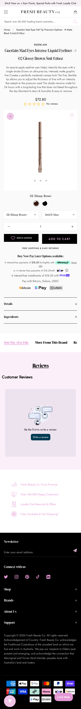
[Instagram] (16, 576)
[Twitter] (6, 576)
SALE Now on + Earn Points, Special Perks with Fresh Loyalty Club (40, 3)
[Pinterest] (27, 576)
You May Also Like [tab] (16, 343)
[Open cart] (75, 11)
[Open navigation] (6, 11)
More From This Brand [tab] (51, 343)
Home (7, 30)
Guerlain (40, 44)
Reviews (40, 365)
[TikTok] (38, 576)
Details (8, 304)
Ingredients (11, 317)
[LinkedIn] (48, 576)
